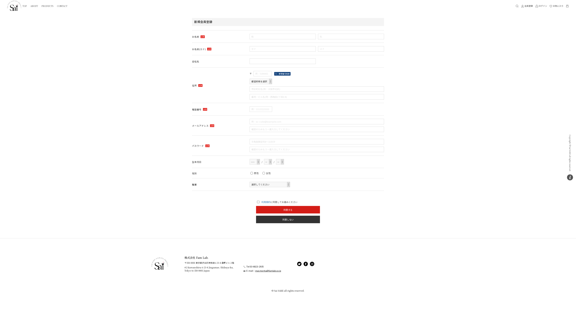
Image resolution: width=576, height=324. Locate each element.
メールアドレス (200, 125)
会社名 (195, 61)
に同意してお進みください (279, 202)
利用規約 (265, 202)
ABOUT (34, 6)
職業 (194, 184)
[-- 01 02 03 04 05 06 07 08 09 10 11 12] (268, 162)
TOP (24, 6)
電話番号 (196, 109)
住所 (194, 85)
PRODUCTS (47, 6)
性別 (194, 173)
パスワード (198, 145)
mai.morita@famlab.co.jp (268, 270)
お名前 (195, 36)
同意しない (288, 219)
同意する (288, 209)
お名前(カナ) (199, 49)
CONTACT (62, 6)
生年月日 (196, 162)
